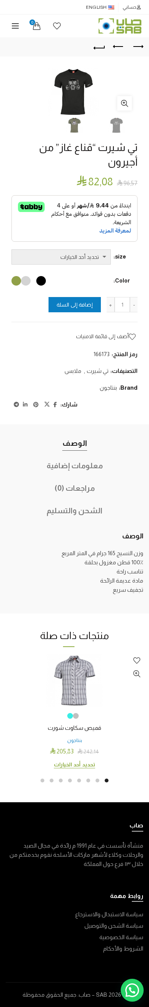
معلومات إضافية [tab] (75, 465)
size (120, 257)
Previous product (118, 47)
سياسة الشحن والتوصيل (113, 925)
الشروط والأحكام (123, 948)
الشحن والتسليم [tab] (74, 510)
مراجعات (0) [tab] (75, 488)
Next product (137, 47)
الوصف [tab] (74, 443)
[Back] (99, 47)
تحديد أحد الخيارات (74, 764)
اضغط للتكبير (124, 103)
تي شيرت (98, 371)
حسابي (129, 7)
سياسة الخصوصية (121, 937)
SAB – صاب (93, 994)
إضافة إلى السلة (75, 305)
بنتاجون (108, 387)
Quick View (136, 674)
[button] (132, 990)
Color (122, 281)
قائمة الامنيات (57, 26)
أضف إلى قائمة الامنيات (102, 336)
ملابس (73, 371)
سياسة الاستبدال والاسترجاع (109, 914)
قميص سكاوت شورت (75, 727)
